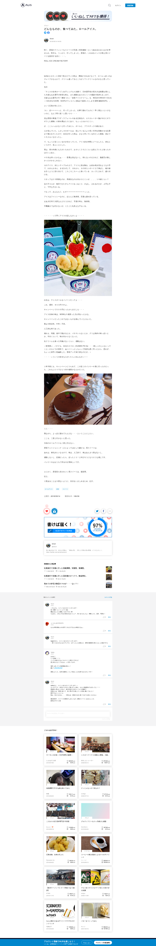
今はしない (87, 943)
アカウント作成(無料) (103, 943)
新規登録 (130, 5)
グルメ (46, 25)
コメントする (106, 719)
